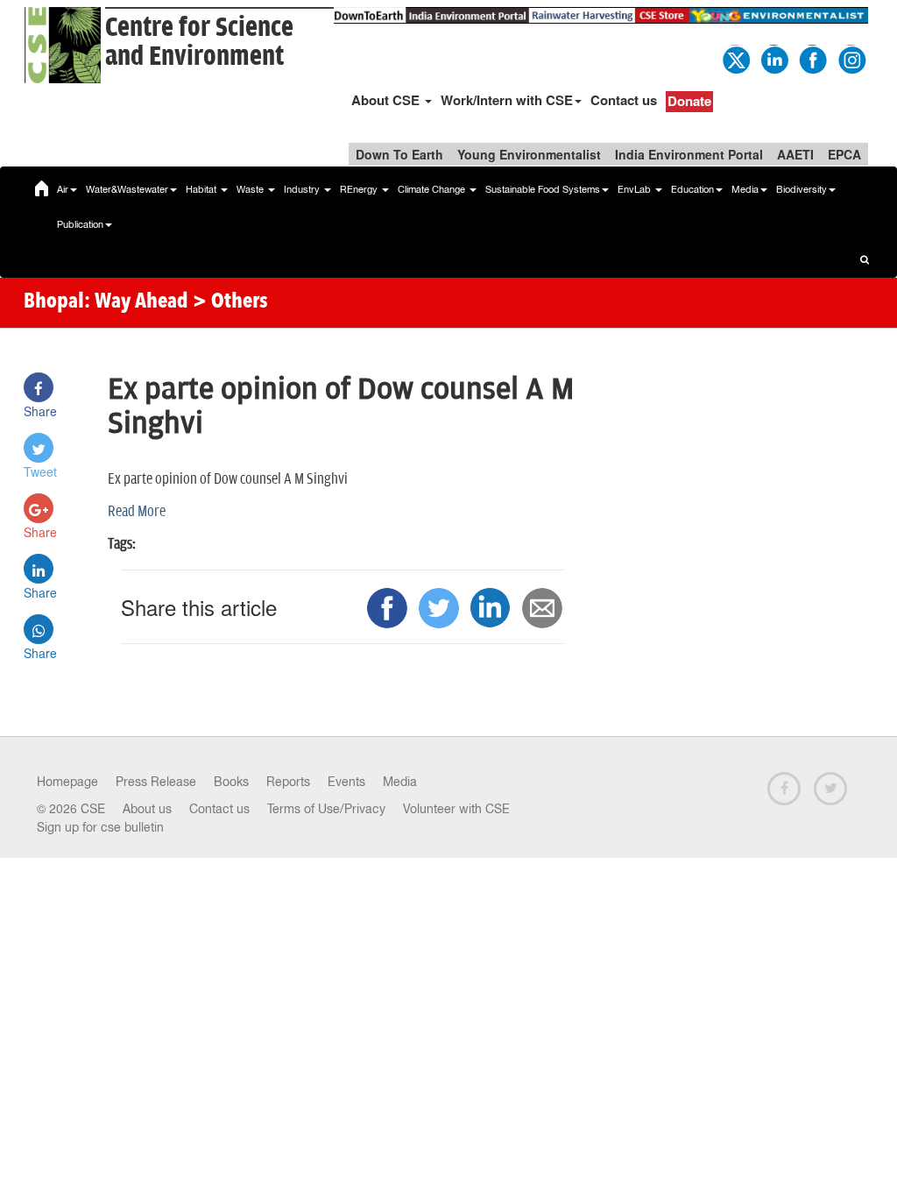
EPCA (844, 154)
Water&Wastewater (127, 189)
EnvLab (635, 189)
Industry (303, 189)
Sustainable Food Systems (542, 189)
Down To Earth (399, 154)
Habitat (202, 189)
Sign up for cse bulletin (100, 827)
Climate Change (433, 189)
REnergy (360, 189)
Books (231, 782)
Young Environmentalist (529, 154)
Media (745, 189)
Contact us (623, 100)
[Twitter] (735, 58)
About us (147, 809)
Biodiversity (801, 189)
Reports (288, 782)
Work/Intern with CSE (507, 100)
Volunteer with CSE (456, 809)
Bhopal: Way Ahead (106, 302)
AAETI (795, 154)
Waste (251, 189)
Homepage (67, 782)
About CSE (387, 100)
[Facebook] (812, 58)
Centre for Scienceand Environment (199, 42)
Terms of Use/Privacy (326, 809)
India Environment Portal (689, 154)
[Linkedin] (773, 58)
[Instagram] (850, 58)
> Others (230, 302)
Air (62, 189)
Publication (80, 224)
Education (692, 189)
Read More (137, 512)
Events (346, 782)
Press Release (156, 782)
